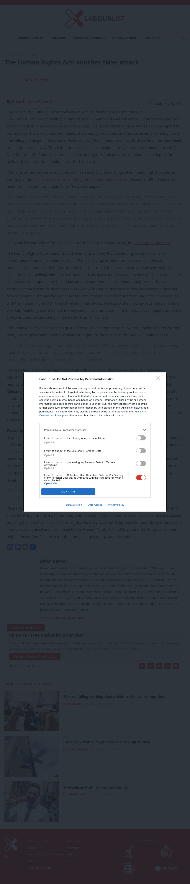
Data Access (95, 504)
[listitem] (95, 430)
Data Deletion (74, 504)
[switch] (141, 437)
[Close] (159, 379)
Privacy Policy (116, 504)
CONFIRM (68, 491)
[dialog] (95, 442)
